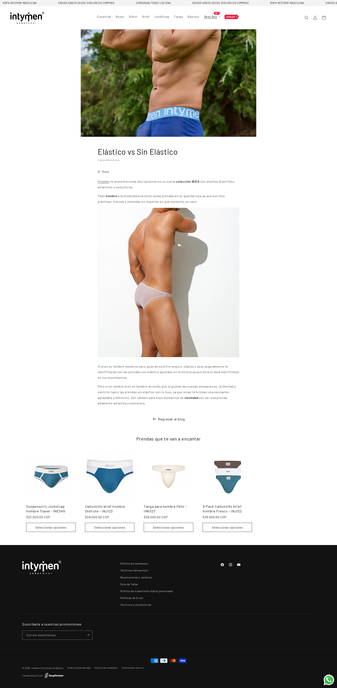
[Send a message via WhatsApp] (329, 680)
